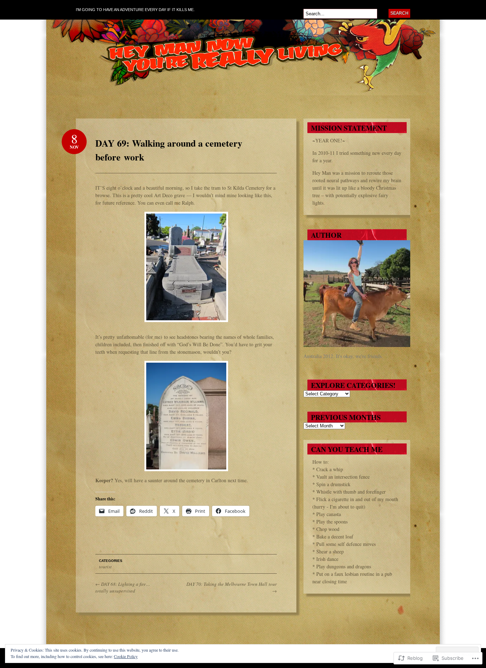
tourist (105, 566)
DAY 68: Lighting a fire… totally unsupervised (122, 587)
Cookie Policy (126, 656)
